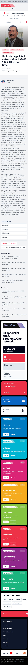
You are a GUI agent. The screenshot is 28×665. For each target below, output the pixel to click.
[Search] (20, 22)
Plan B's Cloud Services (7, 661)
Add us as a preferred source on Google (15, 247)
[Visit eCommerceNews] (11, 507)
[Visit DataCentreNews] (11, 485)
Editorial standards (8, 632)
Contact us (6, 625)
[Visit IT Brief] (11, 529)
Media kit (13, 434)
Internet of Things (14, 18)
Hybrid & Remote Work (19, 16)
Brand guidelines (7, 621)
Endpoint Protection (17, 49)
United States (7, 606)
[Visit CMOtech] (11, 462)
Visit (5, 434)
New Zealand (7, 603)
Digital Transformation (18, 13)
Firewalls (5, 49)
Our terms (6, 646)
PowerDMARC (4, 663)
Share (5, 243)
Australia (11, 599)
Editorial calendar (7, 628)
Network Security (8, 52)
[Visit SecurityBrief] (11, 551)
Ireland (24, 599)
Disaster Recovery (7, 16)
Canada (18, 599)
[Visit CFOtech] (11, 419)
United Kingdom (17, 603)
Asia (5, 599)
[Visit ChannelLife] (11, 441)
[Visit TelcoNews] (11, 573)
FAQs (4, 635)
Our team (5, 642)
